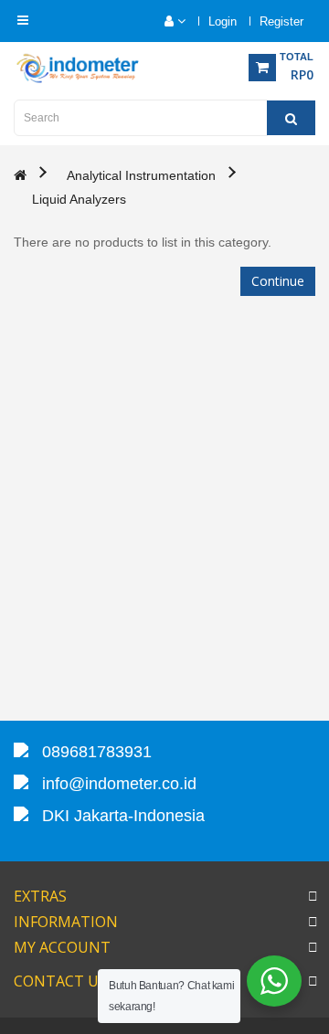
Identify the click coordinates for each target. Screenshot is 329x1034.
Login (222, 21)
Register (281, 21)
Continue (277, 281)
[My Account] (166, 21)
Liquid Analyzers (79, 199)
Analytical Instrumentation (141, 175)
